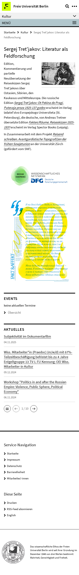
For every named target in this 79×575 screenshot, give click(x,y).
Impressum (13, 459)
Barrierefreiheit (16, 472)
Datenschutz (14, 466)
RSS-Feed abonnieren (19, 509)
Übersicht (14, 312)
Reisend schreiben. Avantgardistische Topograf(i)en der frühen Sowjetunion (35, 139)
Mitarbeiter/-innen (18, 478)
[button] (7, 409)
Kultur (24, 32)
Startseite (9, 32)
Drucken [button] (12, 502)
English (11, 515)
